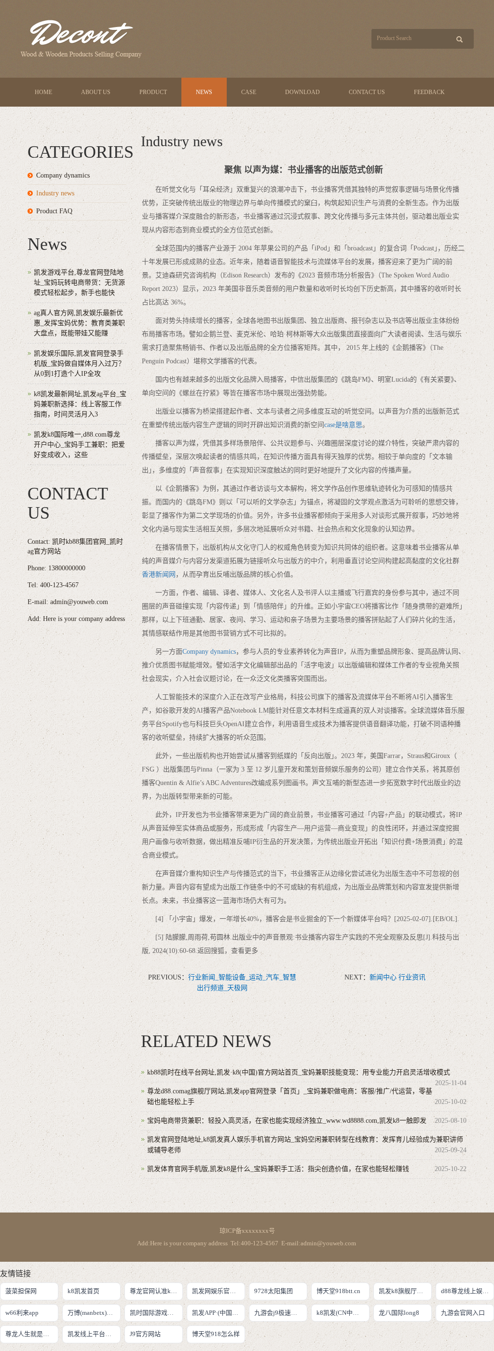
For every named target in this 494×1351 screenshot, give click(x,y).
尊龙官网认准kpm (154, 1291)
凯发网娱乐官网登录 (218, 1291)
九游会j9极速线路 (278, 1312)
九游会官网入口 (463, 1312)
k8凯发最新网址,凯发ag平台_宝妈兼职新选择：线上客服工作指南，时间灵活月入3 (80, 404)
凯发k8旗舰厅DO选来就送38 (405, 1291)
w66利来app (22, 1312)
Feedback (429, 92)
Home (43, 92)
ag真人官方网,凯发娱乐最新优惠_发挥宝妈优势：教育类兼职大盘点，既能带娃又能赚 (79, 323)
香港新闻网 (159, 574)
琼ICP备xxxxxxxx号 (247, 1230)
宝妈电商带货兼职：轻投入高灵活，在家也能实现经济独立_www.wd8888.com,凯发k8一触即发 (286, 1120)
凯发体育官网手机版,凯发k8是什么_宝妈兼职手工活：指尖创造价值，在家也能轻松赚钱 (278, 1168)
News (204, 92)
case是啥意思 (343, 424)
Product (153, 92)
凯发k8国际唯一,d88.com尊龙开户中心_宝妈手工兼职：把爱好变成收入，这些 (79, 444)
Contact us (367, 92)
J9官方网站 (145, 1333)
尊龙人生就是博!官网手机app (31, 1333)
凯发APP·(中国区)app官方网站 (218, 1312)
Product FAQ (54, 211)
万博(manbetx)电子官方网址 (94, 1312)
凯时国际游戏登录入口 (156, 1312)
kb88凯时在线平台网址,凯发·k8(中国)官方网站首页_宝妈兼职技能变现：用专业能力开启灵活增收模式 (298, 1072)
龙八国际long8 (399, 1312)
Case (248, 92)
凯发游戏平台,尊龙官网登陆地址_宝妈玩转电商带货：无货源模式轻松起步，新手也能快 (79, 282)
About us (95, 92)
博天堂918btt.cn (338, 1291)
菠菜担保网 (21, 1291)
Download (302, 92)
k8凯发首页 (83, 1291)
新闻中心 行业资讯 (397, 977)
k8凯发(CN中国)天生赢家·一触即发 (343, 1312)
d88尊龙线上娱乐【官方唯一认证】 (467, 1291)
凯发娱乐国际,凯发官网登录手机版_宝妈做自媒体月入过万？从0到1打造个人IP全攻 (79, 363)
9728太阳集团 (273, 1291)
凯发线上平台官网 (93, 1333)
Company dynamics (209, 651)
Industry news (55, 193)
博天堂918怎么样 (216, 1333)
